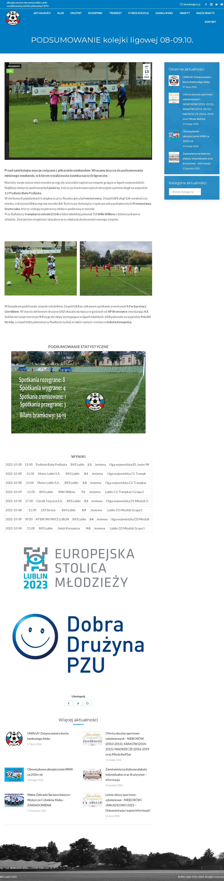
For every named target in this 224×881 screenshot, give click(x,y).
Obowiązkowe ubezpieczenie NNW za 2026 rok (50, 771)
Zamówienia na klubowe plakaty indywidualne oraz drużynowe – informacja (126, 774)
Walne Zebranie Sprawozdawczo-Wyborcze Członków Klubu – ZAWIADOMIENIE (49, 800)
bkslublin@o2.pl (192, 4)
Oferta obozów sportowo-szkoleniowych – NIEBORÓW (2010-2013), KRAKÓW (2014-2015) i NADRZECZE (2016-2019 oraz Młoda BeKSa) (127, 744)
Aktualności (14, 66)
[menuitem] (42, 13)
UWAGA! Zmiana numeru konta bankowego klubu (48, 736)
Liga (10, 71)
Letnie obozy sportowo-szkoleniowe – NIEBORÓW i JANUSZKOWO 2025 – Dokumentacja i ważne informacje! (128, 802)
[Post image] (14, 739)
